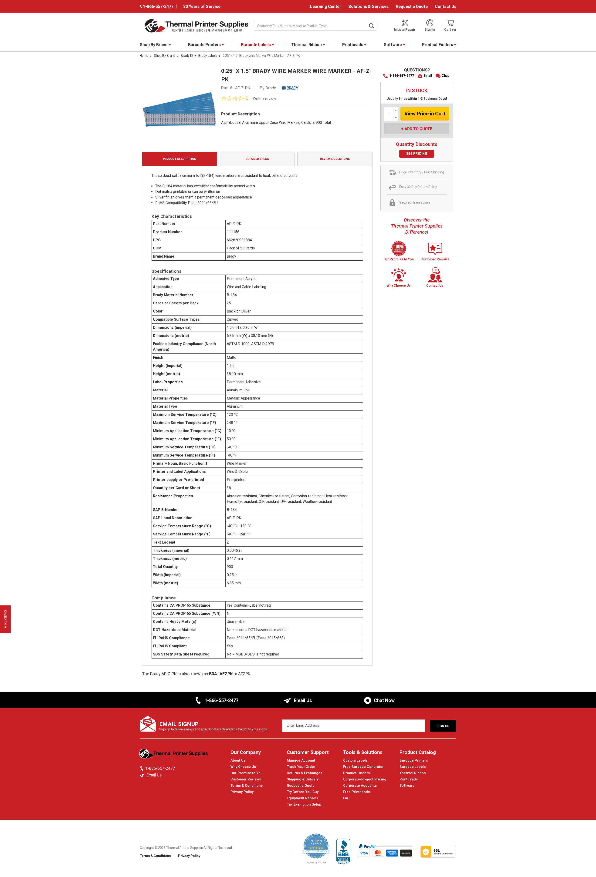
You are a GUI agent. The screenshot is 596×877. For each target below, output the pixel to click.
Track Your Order (301, 767)
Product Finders (438, 44)
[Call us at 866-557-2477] (142, 768)
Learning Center (325, 6)
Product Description (179, 159)
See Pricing (416, 153)
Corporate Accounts (360, 785)
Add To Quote (418, 128)
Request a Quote (412, 6)
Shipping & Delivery (302, 779)
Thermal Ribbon (307, 44)
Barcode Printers (205, 44)
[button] (5, 619)
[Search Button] (371, 26)
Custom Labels (355, 760)
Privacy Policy (242, 792)
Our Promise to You (246, 773)
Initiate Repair (404, 29)
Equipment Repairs (302, 798)
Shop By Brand (154, 44)
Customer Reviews (245, 779)
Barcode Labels (256, 44)
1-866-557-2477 (401, 75)
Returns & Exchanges (304, 773)
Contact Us (445, 6)
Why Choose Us (243, 767)
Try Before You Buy (302, 792)
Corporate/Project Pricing (364, 779)
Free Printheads (356, 792)
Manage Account (301, 760)
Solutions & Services (368, 6)
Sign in (430, 29)
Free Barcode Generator (363, 767)
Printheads (353, 44)
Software (393, 44)
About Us (237, 760)
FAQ (346, 798)
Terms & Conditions (246, 785)
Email (427, 75)
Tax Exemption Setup (304, 804)
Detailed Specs (257, 159)
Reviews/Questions (335, 159)
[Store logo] (174, 755)
